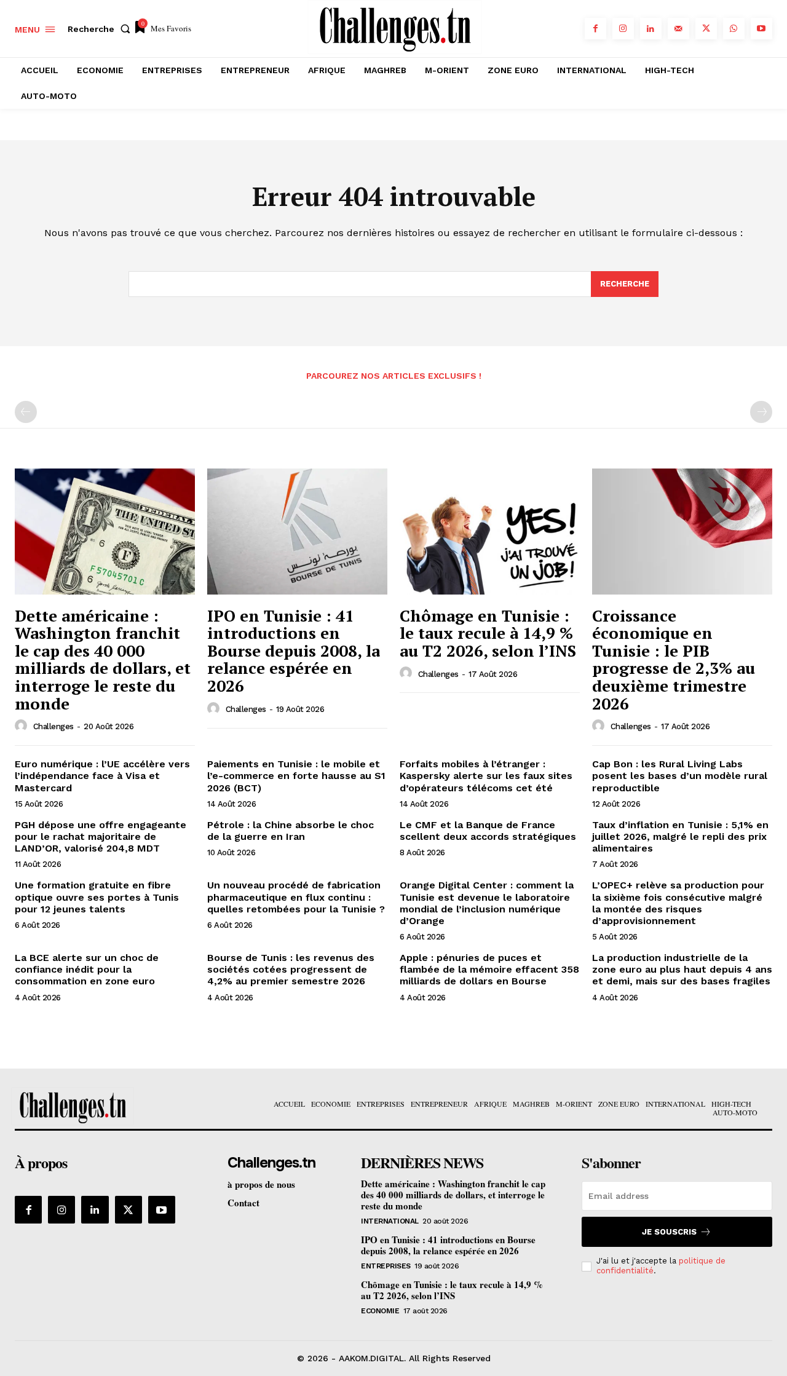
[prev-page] (26, 412)
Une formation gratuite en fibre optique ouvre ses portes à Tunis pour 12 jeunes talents (97, 896)
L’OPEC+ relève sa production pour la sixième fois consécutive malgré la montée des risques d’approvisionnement (678, 903)
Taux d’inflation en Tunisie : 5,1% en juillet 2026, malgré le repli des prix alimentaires (680, 836)
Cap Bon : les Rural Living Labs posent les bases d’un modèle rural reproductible (679, 775)
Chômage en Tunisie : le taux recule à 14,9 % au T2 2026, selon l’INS (488, 633)
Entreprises (386, 1266)
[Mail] (678, 28)
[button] (101, 29)
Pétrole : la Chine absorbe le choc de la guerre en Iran (290, 830)
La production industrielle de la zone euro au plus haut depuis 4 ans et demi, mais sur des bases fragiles (682, 969)
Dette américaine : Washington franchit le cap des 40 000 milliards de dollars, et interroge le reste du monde (103, 659)
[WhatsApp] (734, 28)
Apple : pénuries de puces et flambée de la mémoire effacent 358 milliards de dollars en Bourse (489, 969)
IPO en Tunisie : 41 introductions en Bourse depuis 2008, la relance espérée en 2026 (293, 650)
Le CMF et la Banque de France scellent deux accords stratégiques (488, 830)
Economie (380, 1311)
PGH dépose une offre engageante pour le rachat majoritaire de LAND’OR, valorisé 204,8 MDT (100, 836)
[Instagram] (623, 28)
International (390, 1221)
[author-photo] (23, 726)
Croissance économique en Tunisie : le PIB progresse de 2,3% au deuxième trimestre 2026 (673, 659)
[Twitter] (706, 28)
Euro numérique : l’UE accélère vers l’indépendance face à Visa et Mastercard (102, 775)
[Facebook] (595, 28)
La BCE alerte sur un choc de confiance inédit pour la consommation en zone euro (87, 969)
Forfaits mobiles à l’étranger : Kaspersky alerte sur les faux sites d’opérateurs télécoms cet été (486, 775)
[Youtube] (761, 28)
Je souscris (669, 1231)
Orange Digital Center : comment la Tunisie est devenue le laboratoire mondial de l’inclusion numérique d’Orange (487, 903)
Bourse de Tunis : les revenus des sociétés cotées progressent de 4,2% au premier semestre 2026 (290, 969)
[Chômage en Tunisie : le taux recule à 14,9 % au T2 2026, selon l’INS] (490, 532)
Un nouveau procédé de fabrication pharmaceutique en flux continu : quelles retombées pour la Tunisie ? (296, 896)
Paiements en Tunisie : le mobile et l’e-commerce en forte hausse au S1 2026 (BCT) (296, 775)
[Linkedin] (651, 28)
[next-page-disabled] (761, 412)
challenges (53, 726)
